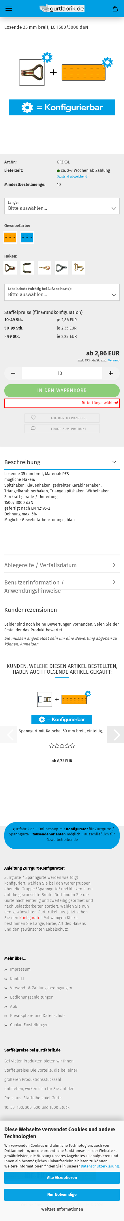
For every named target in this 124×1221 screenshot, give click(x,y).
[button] (13, 373)
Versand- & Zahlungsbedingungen (41, 988)
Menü (8, 8)
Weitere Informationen (62, 1209)
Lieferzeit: (13, 170)
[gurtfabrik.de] (62, 8)
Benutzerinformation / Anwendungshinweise (34, 584)
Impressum (20, 969)
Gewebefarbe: (17, 225)
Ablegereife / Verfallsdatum (40, 565)
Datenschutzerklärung (100, 1166)
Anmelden (29, 644)
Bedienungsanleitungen (31, 997)
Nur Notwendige (62, 1194)
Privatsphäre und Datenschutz (37, 1015)
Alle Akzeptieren (62, 1177)
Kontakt (17, 978)
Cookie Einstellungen (29, 1024)
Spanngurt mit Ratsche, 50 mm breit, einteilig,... (62, 731)
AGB (13, 1006)
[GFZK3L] (62, 79)
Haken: (10, 256)
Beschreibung (22, 462)
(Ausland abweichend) (73, 176)
